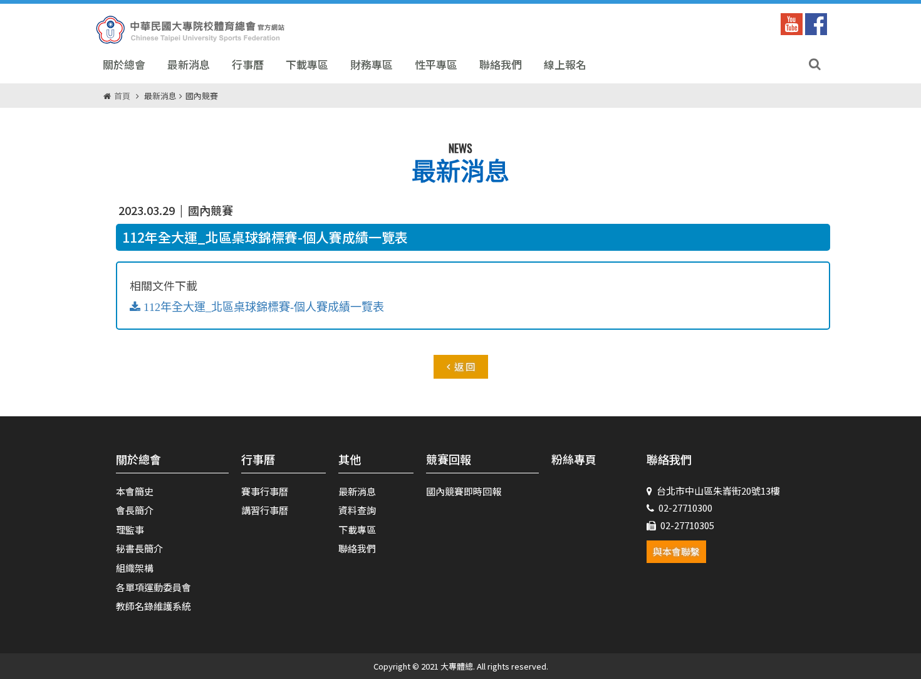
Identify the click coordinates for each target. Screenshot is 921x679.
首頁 (122, 96)
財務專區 (371, 64)
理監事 (130, 529)
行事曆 (248, 64)
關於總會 (124, 64)
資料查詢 (357, 510)
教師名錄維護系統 (153, 606)
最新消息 (188, 64)
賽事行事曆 (264, 491)
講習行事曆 (264, 510)
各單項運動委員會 (153, 587)
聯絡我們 (500, 64)
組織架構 (135, 567)
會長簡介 (135, 510)
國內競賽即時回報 (463, 491)
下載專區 (307, 64)
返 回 (464, 366)
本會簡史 (135, 491)
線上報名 (565, 64)
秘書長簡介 (139, 548)
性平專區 (436, 64)
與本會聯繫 (676, 551)
